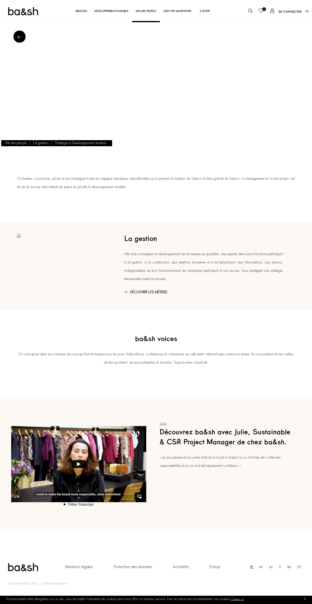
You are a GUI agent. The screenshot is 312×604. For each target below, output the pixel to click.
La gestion (40, 143)
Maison (81, 11)
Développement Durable (111, 11)
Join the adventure (177, 11)
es (271, 567)
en (261, 567)
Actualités (181, 567)
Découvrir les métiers (148, 292)
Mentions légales (79, 567)
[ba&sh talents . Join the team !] (23, 11)
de (289, 567)
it (280, 567)
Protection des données (133, 567)
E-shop (205, 11)
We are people (146, 11)
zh (299, 567)
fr (251, 567)
